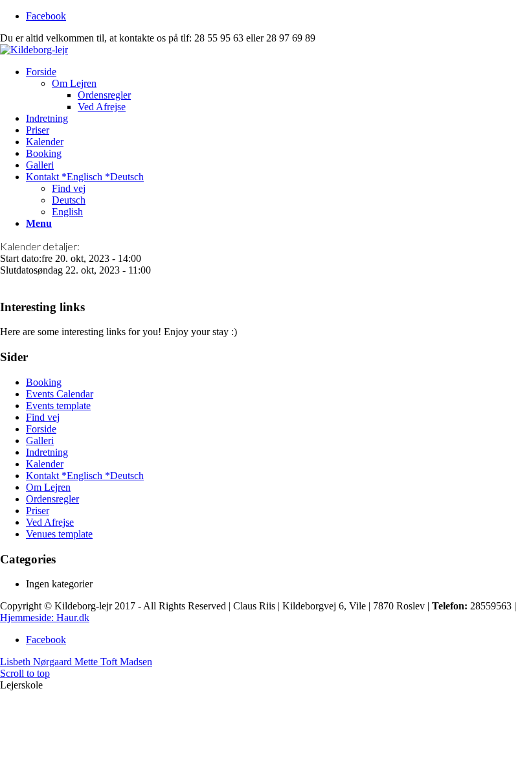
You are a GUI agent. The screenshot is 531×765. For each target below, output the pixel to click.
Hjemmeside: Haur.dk (44, 617)
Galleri (40, 440)
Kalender (44, 463)
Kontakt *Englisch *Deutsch (85, 475)
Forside (41, 428)
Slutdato (17, 270)
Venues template (59, 533)
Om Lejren (48, 487)
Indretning (47, 452)
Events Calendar (59, 393)
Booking (44, 382)
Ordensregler (52, 498)
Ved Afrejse (50, 522)
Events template (58, 405)
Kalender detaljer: (40, 246)
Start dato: (20, 258)
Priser (37, 510)
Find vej (43, 417)
